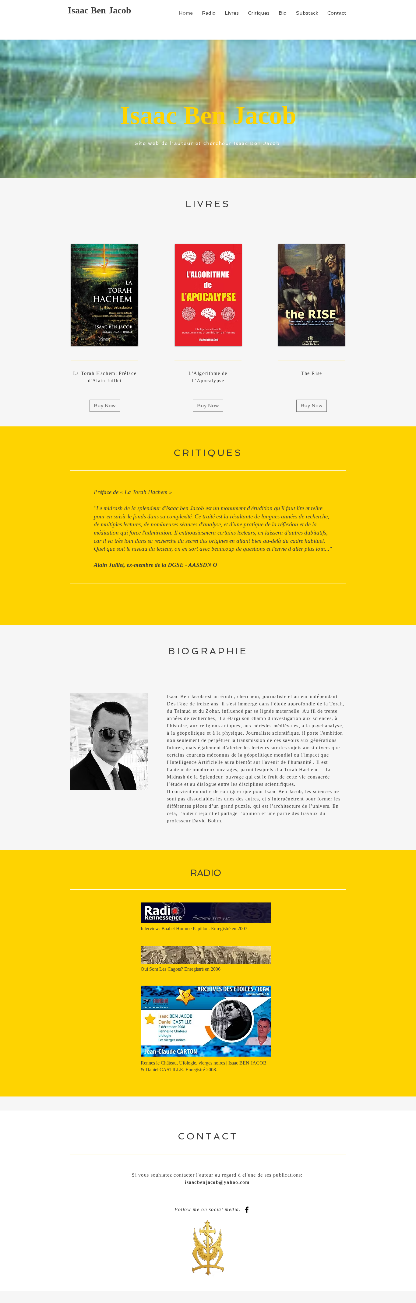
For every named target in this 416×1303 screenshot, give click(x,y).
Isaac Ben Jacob (101, 10)
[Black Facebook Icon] (247, 1210)
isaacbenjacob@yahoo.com (217, 1182)
